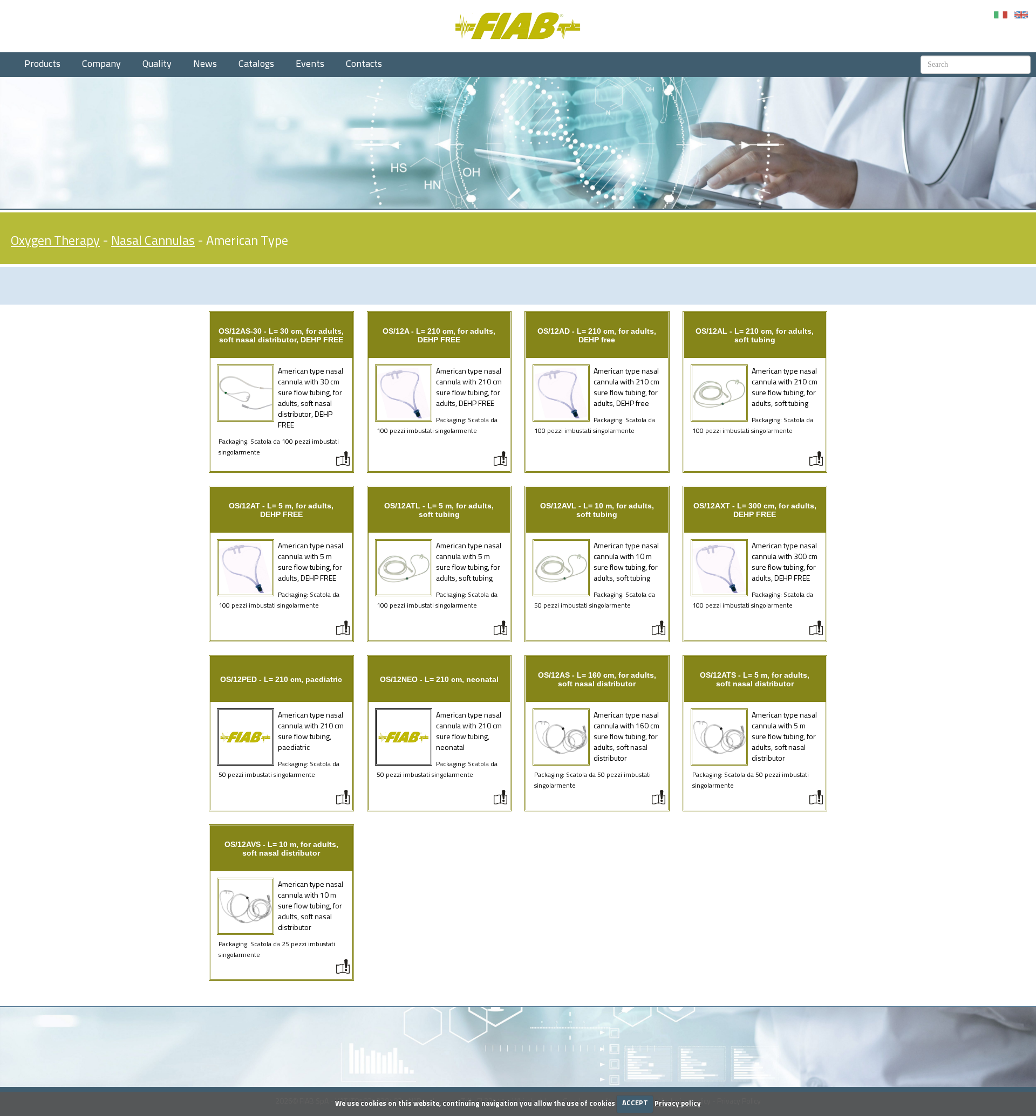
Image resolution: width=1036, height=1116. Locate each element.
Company (101, 64)
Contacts (364, 64)
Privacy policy (678, 1103)
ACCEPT (635, 1103)
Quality (157, 64)
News (205, 64)
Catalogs (256, 64)
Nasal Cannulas (153, 241)
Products (42, 64)
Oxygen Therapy (55, 241)
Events (310, 64)
